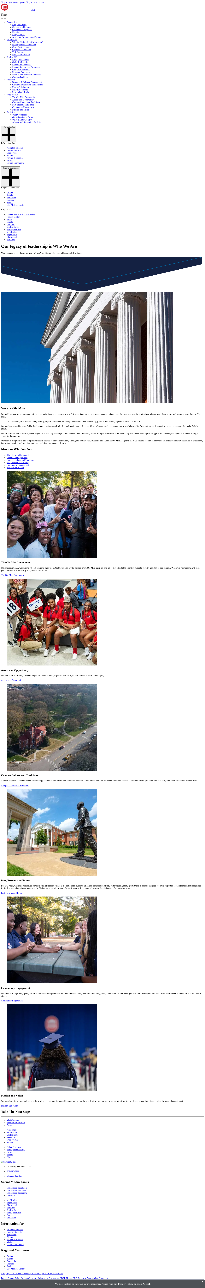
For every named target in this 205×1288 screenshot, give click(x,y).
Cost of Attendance (20, 47)
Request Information (21, 54)
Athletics (11, 112)
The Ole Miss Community (23, 97)
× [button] (202, 1281)
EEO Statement (79, 1278)
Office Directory (14, 1147)
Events (10, 222)
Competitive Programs (22, 29)
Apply (9, 1125)
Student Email (13, 227)
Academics (11, 22)
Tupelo (10, 195)
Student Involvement (21, 64)
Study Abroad (18, 34)
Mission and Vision (20, 110)
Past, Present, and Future (23, 105)
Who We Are (12, 95)
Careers (10, 1215)
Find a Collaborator (20, 87)
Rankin (10, 202)
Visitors (10, 160)
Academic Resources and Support (27, 37)
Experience (12, 234)
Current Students (14, 150)
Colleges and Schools (21, 27)
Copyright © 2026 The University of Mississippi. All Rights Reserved (32, 1273)
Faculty (15, 32)
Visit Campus (18, 52)
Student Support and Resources (26, 67)
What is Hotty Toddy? (22, 120)
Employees (11, 153)
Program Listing (19, 24)
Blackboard (12, 237)
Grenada (10, 200)
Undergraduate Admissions (24, 44)
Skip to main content (35, 2)
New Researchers (20, 90)
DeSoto (10, 192)
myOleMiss (12, 232)
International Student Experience (26, 74)
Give (33, 10)
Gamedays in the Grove (22, 117)
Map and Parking (14, 1176)
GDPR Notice (66, 1278)
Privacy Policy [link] (125, 1283)
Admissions (12, 39)
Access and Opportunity (23, 100)
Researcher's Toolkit (21, 92)
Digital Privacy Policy (10, 1278)
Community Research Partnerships (27, 85)
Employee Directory (16, 1149)
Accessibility (92, 1278)
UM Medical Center (15, 205)
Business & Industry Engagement (27, 82)
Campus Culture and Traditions (26, 102)
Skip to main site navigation (13, 2)
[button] (2, 18)
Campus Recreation (21, 69)
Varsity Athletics (19, 115)
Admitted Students (15, 148)
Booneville (11, 197)
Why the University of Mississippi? (27, 42)
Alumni (10, 155)
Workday (11, 239)
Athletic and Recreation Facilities (26, 122)
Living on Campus (20, 59)
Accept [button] (146, 1283)
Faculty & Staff (13, 217)
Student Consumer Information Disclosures (40, 1278)
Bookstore (11, 1217)
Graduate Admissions (21, 49)
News (9, 219)
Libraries (11, 224)
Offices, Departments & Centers (21, 214)
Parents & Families (15, 158)
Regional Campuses (21, 72)
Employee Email (14, 229)
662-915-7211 (13, 1171)
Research (11, 79)
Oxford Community (15, 163)
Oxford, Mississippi (21, 62)
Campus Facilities (20, 77)
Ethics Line (104, 1278)
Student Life (12, 57)
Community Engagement (23, 107)
